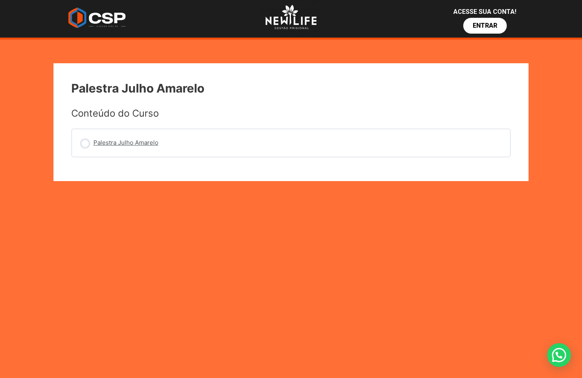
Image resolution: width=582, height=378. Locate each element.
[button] (485, 26)
